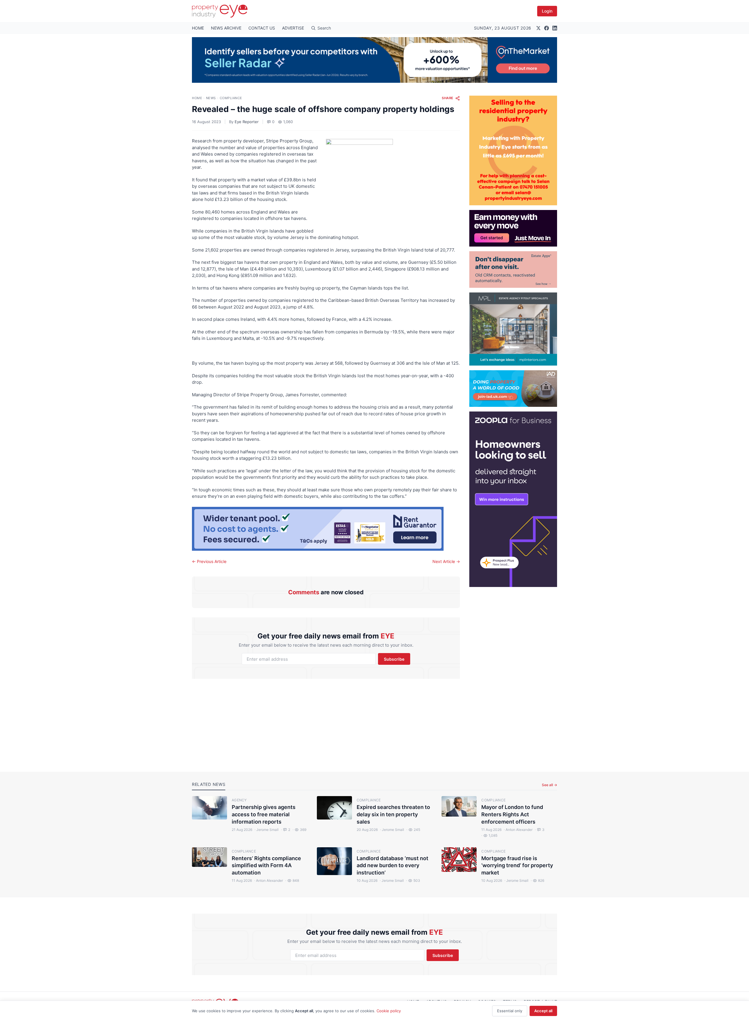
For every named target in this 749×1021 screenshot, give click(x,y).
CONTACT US (261, 27)
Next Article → (446, 561)
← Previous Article (209, 561)
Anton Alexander (518, 829)
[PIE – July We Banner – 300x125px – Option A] (513, 228)
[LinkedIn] (554, 28)
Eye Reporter (247, 121)
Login (547, 10)
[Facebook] (546, 28)
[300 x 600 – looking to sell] (513, 499)
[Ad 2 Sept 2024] (513, 150)
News (211, 98)
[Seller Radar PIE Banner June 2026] (374, 60)
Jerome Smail (267, 829)
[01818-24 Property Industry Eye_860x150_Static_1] (326, 529)
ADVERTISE (293, 27)
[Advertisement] (513, 674)
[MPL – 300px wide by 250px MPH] (513, 329)
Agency (239, 800)
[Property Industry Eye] (220, 11)
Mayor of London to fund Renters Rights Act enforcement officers (512, 814)
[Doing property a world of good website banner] (513, 388)
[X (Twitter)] (538, 28)
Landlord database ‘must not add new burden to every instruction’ (392, 865)
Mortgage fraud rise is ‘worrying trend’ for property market (517, 865)
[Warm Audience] (513, 269)
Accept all (543, 1010)
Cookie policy (389, 1010)
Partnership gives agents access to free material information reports (264, 814)
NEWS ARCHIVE (226, 27)
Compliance (231, 98)
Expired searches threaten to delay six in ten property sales (393, 814)
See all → (549, 785)
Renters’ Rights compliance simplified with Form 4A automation (266, 865)
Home (197, 98)
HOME (198, 27)
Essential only (509, 1010)
